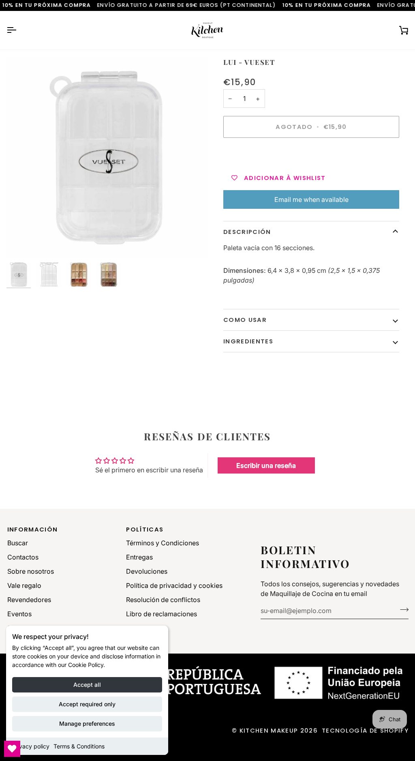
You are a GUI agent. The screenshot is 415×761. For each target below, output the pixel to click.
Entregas (139, 557)
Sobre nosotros (30, 571)
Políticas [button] (144, 529)
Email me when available (311, 199)
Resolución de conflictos (163, 600)
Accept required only (87, 704)
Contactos (23, 557)
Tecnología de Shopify (365, 730)
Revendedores (29, 600)
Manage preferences (87, 723)
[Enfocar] (107, 157)
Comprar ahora (311, 154)
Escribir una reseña (266, 465)
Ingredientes (248, 341)
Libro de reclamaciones (161, 614)
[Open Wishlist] (12, 749)
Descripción (247, 231)
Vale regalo (24, 585)
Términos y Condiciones (162, 543)
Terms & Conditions (79, 746)
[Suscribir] (402, 609)
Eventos (19, 614)
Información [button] (32, 529)
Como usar (245, 319)
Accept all (87, 684)
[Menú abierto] (18, 30)
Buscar (17, 543)
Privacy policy (30, 746)
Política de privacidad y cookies (174, 585)
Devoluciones (146, 571)
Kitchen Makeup (269, 730)
